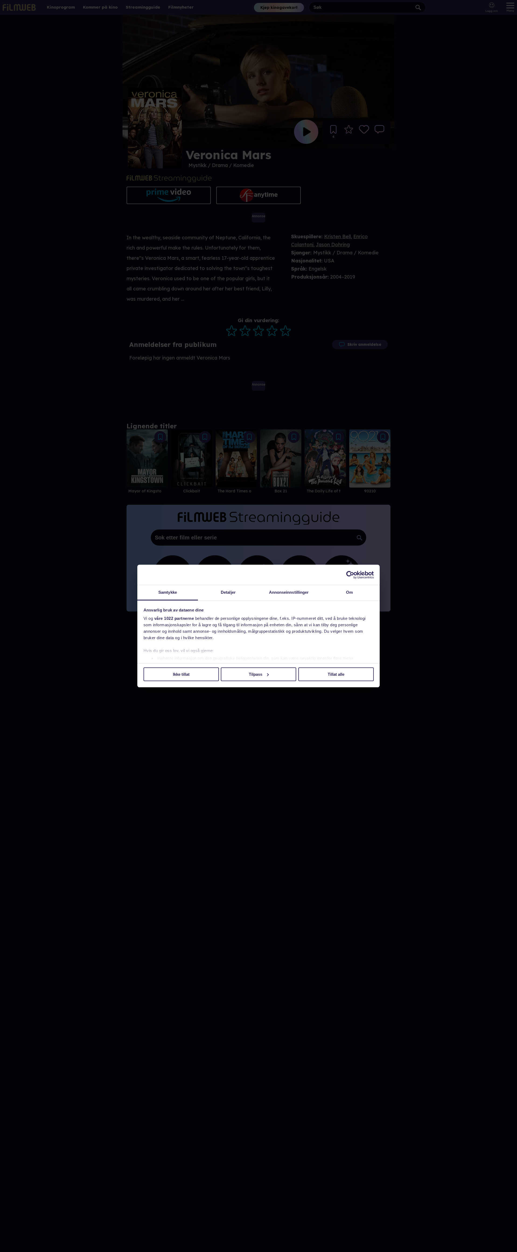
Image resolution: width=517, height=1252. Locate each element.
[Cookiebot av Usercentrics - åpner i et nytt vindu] (350, 575)
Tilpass (255, 674)
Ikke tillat (181, 674)
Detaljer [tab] (228, 592)
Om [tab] (349, 592)
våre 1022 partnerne (174, 618)
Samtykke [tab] (167, 592)
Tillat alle (336, 674)
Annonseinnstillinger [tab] (289, 592)
